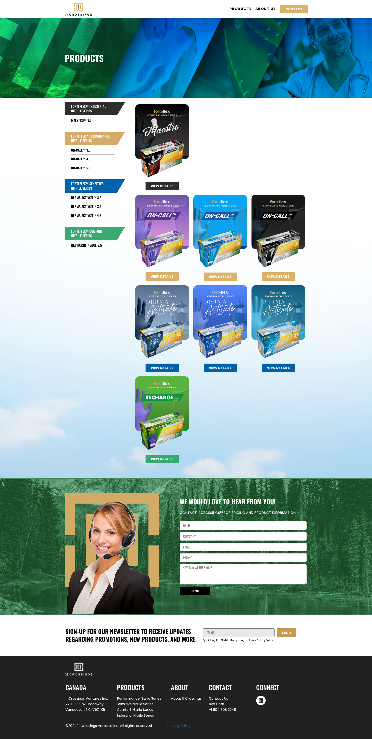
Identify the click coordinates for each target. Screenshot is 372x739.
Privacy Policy (179, 725)
